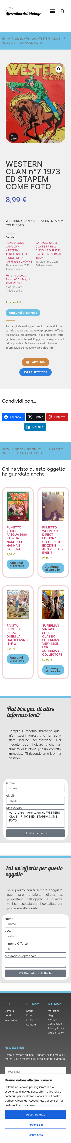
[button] (52, 11)
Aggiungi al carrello (23, 313)
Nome (10, 783)
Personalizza (36, 1124)
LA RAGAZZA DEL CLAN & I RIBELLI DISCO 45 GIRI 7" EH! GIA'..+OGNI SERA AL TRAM (49, 250)
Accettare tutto (35, 1114)
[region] (35, 1108)
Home (6, 38)
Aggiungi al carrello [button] (17, 564)
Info (8, 1004)
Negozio (17, 38)
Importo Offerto (16, 943)
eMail (10, 795)
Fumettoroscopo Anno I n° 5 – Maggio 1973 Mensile (18, 279)
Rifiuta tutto (35, 1134)
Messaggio (14, 807)
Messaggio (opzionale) (21, 955)
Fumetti (31, 38)
